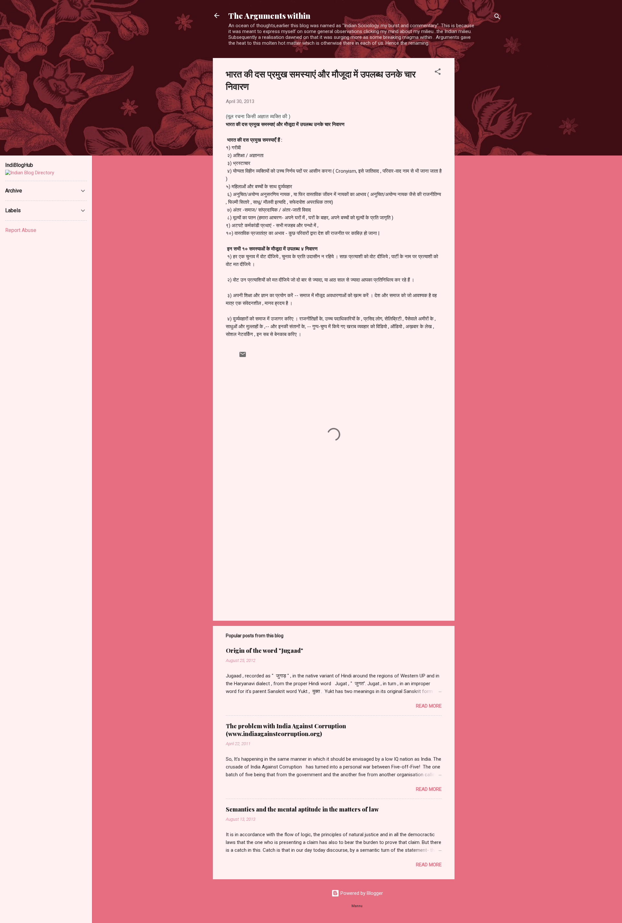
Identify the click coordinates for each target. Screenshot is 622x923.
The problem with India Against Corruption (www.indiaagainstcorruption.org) (286, 730)
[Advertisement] (480, 155)
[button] (438, 73)
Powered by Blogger (361, 893)
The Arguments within (269, 15)
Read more (429, 706)
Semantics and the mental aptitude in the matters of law (302, 809)
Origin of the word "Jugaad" (264, 650)
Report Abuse (20, 230)
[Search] (497, 18)
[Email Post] (243, 357)
